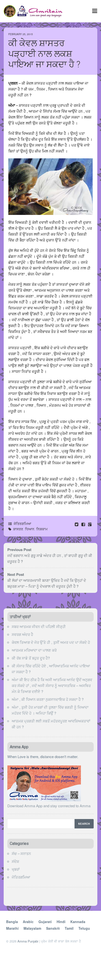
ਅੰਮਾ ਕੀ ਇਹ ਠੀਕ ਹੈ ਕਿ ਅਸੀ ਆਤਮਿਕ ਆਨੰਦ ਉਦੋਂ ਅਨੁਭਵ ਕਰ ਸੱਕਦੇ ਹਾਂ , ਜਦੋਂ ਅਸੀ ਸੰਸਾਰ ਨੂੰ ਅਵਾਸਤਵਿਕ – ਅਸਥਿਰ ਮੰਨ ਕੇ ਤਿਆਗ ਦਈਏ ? (52, 685)
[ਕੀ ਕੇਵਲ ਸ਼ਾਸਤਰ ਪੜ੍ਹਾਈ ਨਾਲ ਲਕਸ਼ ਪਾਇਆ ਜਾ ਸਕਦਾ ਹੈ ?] (83, 524)
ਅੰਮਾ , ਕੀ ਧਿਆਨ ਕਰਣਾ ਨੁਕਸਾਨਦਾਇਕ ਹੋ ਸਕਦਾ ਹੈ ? (48, 699)
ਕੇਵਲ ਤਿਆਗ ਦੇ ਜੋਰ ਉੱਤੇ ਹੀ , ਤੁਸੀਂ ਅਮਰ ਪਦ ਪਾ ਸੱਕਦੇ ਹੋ (51, 642)
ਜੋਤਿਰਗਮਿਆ (22, 523)
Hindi (61, 921)
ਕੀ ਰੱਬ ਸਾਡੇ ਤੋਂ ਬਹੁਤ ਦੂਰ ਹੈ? (31, 657)
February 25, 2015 (20, 34)
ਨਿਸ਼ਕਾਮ (42, 528)
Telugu (84, 928)
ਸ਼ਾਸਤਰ (18, 528)
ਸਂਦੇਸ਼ (15, 861)
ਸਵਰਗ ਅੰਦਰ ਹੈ (22, 634)
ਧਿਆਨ (29, 528)
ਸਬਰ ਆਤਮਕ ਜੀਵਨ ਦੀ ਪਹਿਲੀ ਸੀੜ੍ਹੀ (39, 626)
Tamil (69, 928)
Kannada (77, 921)
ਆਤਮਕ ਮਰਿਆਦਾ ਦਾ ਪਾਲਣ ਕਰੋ (34, 650)
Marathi (12, 928)
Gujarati (45, 921)
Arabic (28, 921)
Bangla (12, 921)
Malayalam (32, 928)
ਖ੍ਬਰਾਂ (16, 869)
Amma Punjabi (27, 941)
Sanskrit (53, 928)
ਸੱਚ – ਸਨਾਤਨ (21, 853)
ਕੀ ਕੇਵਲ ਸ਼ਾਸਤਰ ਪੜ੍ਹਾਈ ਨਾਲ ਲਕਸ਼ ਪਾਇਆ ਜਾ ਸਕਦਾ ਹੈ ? (44, 54)
